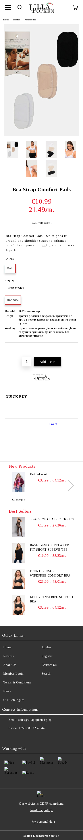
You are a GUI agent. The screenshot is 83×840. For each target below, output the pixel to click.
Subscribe (18, 499)
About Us (9, 665)
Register (47, 656)
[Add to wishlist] (75, 350)
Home (6, 19)
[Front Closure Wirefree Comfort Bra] (19, 579)
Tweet (53, 424)
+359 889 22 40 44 (32, 728)
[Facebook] (8, 737)
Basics (16, 19)
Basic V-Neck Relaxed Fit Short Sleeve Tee (49, 547)
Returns (8, 656)
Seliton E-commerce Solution (41, 835)
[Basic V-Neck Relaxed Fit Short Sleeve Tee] (19, 553)
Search (46, 673)
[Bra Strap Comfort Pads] (41, 135)
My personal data (43, 821)
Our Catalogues (13, 700)
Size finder (16, 288)
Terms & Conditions (17, 682)
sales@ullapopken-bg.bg (35, 719)
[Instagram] (17, 737)
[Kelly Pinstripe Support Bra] (19, 605)
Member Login (13, 673)
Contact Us (49, 665)
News (7, 691)
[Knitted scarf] (19, 482)
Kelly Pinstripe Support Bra (52, 599)
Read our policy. (41, 810)
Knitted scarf (39, 474)
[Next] (68, 485)
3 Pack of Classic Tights (52, 519)
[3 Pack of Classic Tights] (19, 527)
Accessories (30, 19)
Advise (46, 647)
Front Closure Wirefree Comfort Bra (50, 573)
